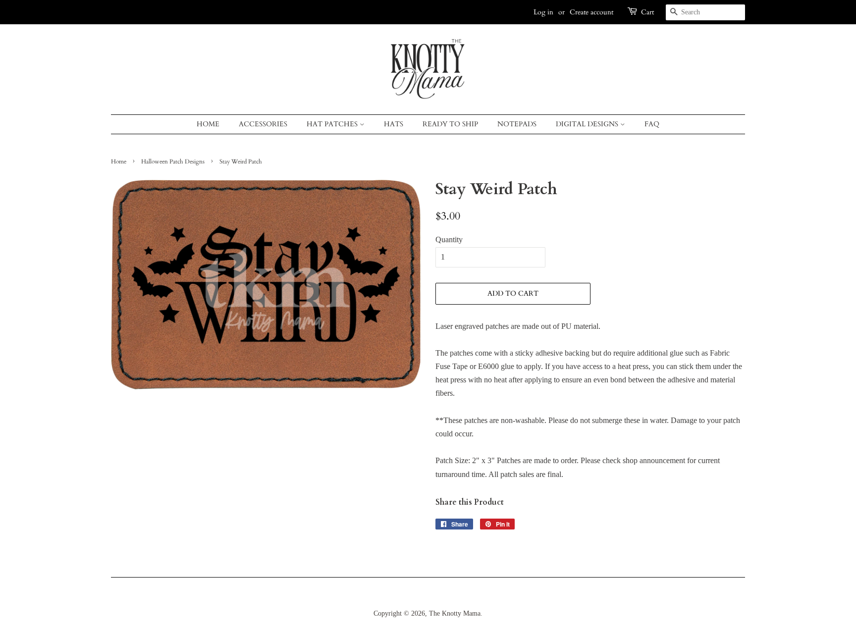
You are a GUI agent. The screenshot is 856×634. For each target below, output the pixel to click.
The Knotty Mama (455, 613)
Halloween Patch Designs (173, 161)
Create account (591, 12)
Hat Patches (333, 124)
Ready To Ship (450, 124)
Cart (647, 12)
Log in (543, 12)
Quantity (449, 239)
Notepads (516, 124)
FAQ (651, 124)
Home (208, 124)
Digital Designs (588, 124)
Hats (393, 124)
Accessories (263, 124)
